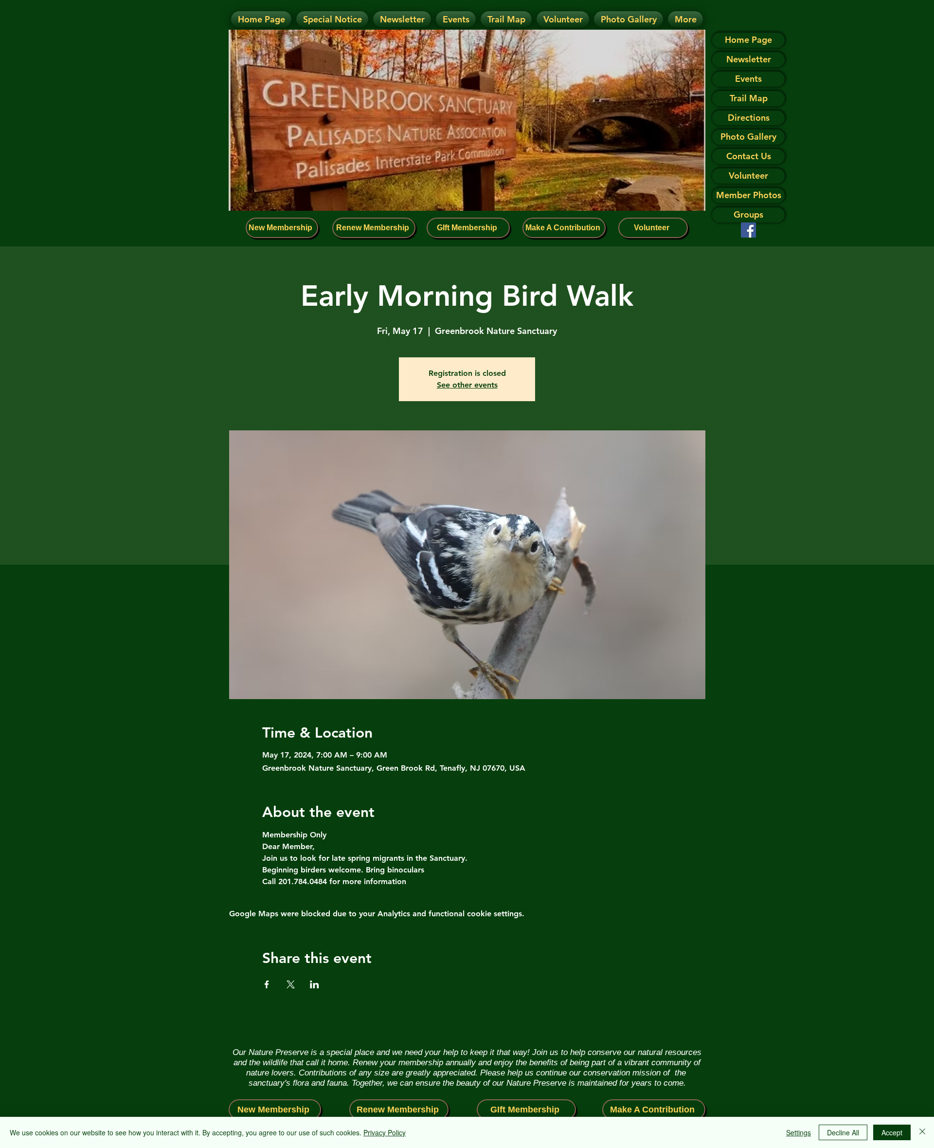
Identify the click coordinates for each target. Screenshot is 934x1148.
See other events (467, 384)
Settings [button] (798, 1132)
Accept (891, 1132)
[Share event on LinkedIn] (314, 984)
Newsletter (748, 59)
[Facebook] (748, 230)
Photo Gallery (748, 136)
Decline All (843, 1132)
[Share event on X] (290, 984)
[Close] (922, 1132)
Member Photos (748, 195)
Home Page (748, 39)
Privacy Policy (384, 1132)
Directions (749, 117)
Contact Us (748, 156)
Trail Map (749, 98)
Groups (748, 214)
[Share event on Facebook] (266, 984)
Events (748, 78)
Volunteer (748, 175)
